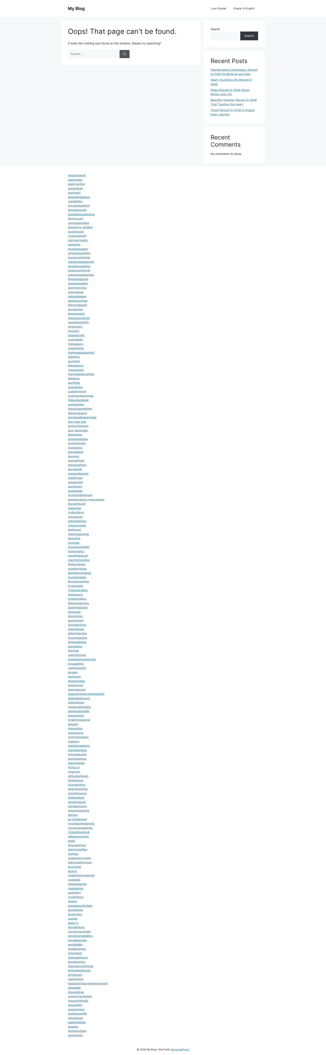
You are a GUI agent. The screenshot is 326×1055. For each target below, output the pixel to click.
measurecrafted (79, 318)
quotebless (75, 910)
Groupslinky (76, 663)
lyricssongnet (77, 525)
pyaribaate (75, 491)
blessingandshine (80, 408)
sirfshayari (75, 975)
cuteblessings (77, 568)
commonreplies (78, 737)
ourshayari (75, 486)
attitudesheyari (78, 776)
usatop (72, 918)
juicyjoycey (75, 616)
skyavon (73, 456)
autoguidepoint (78, 473)
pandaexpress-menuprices (86, 499)
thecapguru (75, 344)
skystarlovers (77, 443)
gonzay (73, 815)
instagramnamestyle (82, 659)
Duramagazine (78, 607)
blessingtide (76, 763)
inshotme (74, 244)
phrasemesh (76, 313)
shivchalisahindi (78, 205)
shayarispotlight (78, 547)
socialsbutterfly (78, 322)
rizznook (73, 542)
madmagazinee (78, 534)
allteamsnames (78, 836)
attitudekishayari (79, 970)
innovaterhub (77, 845)
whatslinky (75, 326)
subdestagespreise (81, 261)
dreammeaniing (78, 810)
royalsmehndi (77, 236)
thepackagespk (78, 400)
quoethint (74, 892)
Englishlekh (75, 586)
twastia (73, 1026)
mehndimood (77, 655)
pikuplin (73, 724)
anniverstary (76, 1009)
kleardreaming (77, 789)
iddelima (74, 357)
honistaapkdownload (82, 417)
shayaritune (76, 715)
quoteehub (75, 188)
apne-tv (73, 923)
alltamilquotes (77, 633)
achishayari (75, 685)
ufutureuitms (76, 784)
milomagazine (77, 884)
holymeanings (77, 750)
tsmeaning (75, 728)
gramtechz (75, 646)
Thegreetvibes (78, 590)
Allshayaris (75, 594)
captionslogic (77, 1022)
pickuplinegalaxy (79, 197)
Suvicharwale (77, 577)
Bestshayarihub (78, 581)
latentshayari (77, 689)
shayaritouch (76, 503)
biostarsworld (77, 210)
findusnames (77, 564)
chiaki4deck (76, 797)
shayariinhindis (78, 1000)
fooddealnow (77, 949)
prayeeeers (75, 452)
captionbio (75, 179)
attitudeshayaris (79, 698)
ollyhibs (73, 854)
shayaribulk (76, 292)
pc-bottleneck (77, 819)
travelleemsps (77, 940)
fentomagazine (78, 279)
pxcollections (77, 961)
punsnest (74, 192)
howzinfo (74, 538)
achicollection (77, 521)
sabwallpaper (77, 296)
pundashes (75, 309)
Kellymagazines (78, 603)
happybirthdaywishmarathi (86, 694)
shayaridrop (76, 992)
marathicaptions (79, 745)
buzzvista (74, 866)
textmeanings (77, 758)
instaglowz (75, 447)
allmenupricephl (78, 711)
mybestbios (76, 512)
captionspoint (77, 668)
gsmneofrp (75, 387)
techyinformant (78, 426)
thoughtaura (76, 927)
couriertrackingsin (80, 996)
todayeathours (78, 957)
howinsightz (76, 551)
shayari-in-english (80, 227)
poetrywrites (76, 184)
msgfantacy (76, 897)
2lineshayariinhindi (80, 966)
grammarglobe (78, 283)
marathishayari (78, 555)
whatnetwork (77, 175)
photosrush (75, 218)
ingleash (73, 741)
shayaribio (75, 1005)
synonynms (75, 733)
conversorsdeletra (80, 828)
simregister (75, 1018)
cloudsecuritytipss (80, 905)
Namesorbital (77, 1031)
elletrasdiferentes (80, 862)
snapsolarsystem (79, 858)
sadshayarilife (77, 1013)
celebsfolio (75, 1035)
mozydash (75, 953)
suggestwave (77, 391)
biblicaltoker (76, 702)
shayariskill (75, 482)
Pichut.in (74, 767)
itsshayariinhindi (79, 257)
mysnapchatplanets (81, 823)
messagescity (77, 754)
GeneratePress (180, 1049)
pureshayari (76, 231)
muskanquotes (78, 249)
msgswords (76, 348)
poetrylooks (76, 620)
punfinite (74, 361)
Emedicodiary (77, 599)
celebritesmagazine (81, 875)
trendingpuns (77, 802)
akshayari (74, 529)
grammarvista (77, 287)
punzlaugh (75, 469)
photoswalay (76, 681)
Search (215, 29)
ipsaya (72, 871)
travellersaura (77, 793)
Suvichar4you (77, 624)
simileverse (75, 780)
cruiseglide (75, 339)
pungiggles (75, 944)
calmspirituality (78, 240)
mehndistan (76, 629)
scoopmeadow (78, 439)
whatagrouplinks (79, 253)
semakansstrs (77, 806)
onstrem (73, 331)
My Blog (76, 8)
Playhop (73, 650)
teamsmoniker (77, 849)
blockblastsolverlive (81, 214)
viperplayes (75, 888)
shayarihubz (76, 460)
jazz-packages (78, 430)
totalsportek (76, 335)
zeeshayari (75, 517)
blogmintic (75, 914)
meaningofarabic (79, 707)
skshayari (74, 676)
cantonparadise (78, 223)
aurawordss (76, 404)
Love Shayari (219, 8)
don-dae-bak (77, 421)
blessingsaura (77, 413)
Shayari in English (244, 8)
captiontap (75, 478)
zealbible (74, 879)
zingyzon (74, 771)
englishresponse (79, 720)
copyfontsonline (78, 560)
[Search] (125, 54)
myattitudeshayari (80, 495)
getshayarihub (77, 300)
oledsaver (74, 508)
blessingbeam (77, 305)
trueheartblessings (81, 396)
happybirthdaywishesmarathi (88, 983)
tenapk (72, 672)
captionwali (75, 979)
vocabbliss (75, 201)
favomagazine (77, 638)
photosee (74, 612)
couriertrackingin (79, 931)
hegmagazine (77, 642)
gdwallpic (74, 987)
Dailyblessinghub (79, 573)
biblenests (75, 434)
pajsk (71, 841)
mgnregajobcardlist (81, 352)
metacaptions (77, 465)
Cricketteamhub (79, 832)
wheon (72, 901)
